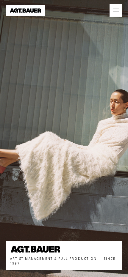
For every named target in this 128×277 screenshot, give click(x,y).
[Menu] (116, 10)
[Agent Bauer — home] (25, 10)
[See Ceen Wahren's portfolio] (64, 138)
